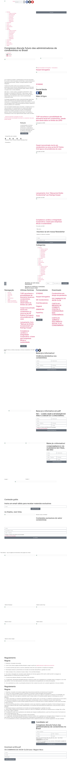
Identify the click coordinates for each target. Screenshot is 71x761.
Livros (8, 24)
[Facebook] (27, 2)
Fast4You (39, 313)
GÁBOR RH (40, 309)
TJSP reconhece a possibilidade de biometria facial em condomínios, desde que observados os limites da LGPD (51, 118)
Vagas (8, 27)
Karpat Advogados (43, 70)
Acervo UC (9, 25)
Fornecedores (9, 26)
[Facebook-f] (37, 92)
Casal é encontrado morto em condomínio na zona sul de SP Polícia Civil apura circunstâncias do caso (50, 147)
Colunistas (9, 22)
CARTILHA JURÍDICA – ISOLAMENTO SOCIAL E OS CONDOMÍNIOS (57, 321)
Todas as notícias (12, 13)
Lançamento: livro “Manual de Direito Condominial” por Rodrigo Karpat (49, 194)
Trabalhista (11, 21)
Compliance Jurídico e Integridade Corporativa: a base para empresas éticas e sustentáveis (49, 221)
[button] (7, 139)
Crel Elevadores (42, 303)
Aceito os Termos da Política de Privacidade (46, 427)
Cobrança (11, 17)
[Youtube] (32, 2)
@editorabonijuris (40, 665)
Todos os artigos (24, 133)
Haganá (39, 306)
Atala (38, 316)
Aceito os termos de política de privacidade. (14, 534)
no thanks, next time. (13, 512)
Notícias (8, 12)
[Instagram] (29, 2)
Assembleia (11, 16)
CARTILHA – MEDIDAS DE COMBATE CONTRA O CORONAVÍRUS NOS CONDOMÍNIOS (57, 309)
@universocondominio (49, 665)
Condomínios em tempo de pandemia (59, 294)
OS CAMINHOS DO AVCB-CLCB (59, 299)
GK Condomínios (42, 300)
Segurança (11, 20)
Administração (12, 14)
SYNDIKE (39, 84)
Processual (11, 18)
